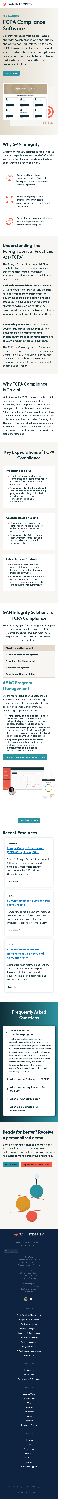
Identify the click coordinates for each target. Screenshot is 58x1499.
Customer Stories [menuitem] (29, 1398)
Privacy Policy (21, 1492)
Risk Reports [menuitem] (29, 1412)
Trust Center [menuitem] (29, 1462)
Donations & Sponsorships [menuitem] (29, 1333)
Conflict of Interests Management (22, 654)
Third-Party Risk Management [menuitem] (29, 1315)
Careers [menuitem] (29, 1444)
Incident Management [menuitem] (29, 1328)
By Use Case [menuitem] (29, 1375)
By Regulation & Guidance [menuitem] (29, 1379)
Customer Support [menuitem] (29, 1467)
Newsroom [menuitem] (29, 1453)
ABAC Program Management (19, 648)
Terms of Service (35, 1492)
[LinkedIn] (26, 1299)
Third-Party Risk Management (20, 661)
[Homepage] (17, 5)
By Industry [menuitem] (29, 1370)
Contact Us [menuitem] (29, 1449)
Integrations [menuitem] (29, 1355)
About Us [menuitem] (29, 1440)
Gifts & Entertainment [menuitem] (29, 1337)
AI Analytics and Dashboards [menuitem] (29, 1351)
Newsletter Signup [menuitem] (29, 1425)
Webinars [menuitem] (29, 1421)
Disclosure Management (17, 667)
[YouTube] (31, 1299)
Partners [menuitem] (29, 1458)
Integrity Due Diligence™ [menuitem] (29, 1320)
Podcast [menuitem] (29, 1416)
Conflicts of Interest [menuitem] (29, 1324)
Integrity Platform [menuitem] (29, 1346)
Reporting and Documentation (20, 674)
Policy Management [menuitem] (29, 1342)
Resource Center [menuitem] (29, 1394)
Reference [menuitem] (29, 1407)
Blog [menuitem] (29, 1403)
